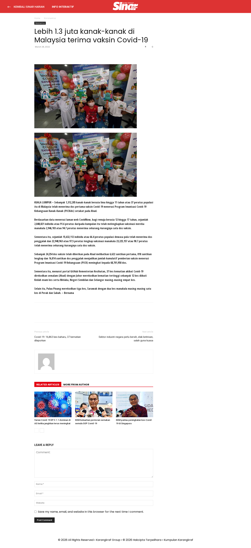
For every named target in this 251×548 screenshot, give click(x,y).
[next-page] (42, 430)
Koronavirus (40, 23)
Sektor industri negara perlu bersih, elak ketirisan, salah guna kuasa (126, 338)
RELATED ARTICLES (47, 384)
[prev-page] (36, 430)
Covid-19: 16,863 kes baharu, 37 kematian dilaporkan (57, 338)
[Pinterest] (53, 54)
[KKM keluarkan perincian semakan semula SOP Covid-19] (93, 404)
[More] (69, 54)
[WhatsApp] (61, 54)
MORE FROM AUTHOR (76, 384)
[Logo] (125, 6)
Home (37, 18)
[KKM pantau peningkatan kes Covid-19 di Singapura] (134, 404)
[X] (45, 54)
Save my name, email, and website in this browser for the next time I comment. (91, 512)
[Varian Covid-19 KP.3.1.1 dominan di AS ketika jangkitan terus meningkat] (53, 404)
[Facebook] (37, 54)
